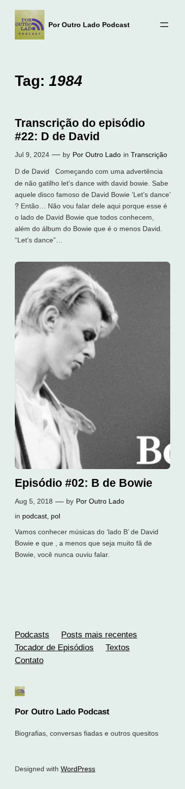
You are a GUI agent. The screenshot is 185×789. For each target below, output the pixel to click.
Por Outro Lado (97, 154)
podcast (34, 516)
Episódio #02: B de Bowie (83, 482)
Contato (29, 660)
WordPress (78, 769)
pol (55, 516)
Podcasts (32, 634)
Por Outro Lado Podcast (89, 25)
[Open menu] (164, 25)
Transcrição (149, 154)
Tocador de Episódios (54, 647)
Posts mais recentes (99, 634)
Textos (118, 647)
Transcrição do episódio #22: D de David (80, 130)
